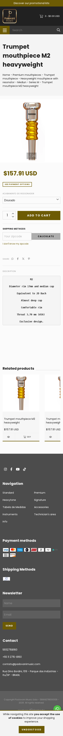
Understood (31, 729)
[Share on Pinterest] (29, 259)
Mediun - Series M (28, 82)
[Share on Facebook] (18, 259)
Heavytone (9, 500)
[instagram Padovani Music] (5, 469)
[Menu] (5, 30)
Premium (39, 492)
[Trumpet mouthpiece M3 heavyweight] (9, 437)
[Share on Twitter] (23, 259)
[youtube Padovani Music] (18, 469)
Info (5, 521)
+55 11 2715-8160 (12, 657)
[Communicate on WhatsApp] (57, 709)
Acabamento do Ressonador (18, 193)
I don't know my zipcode (15, 243)
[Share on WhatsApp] (12, 259)
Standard (8, 492)
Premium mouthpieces (27, 75)
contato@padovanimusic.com (21, 664)
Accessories (41, 507)
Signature (40, 500)
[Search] (58, 30)
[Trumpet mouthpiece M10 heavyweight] (51, 437)
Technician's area (45, 514)
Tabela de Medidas (14, 507)
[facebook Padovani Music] (11, 469)
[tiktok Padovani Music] (24, 469)
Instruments (10, 514)
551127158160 (10, 649)
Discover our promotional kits (31, 3)
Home (6, 75)
